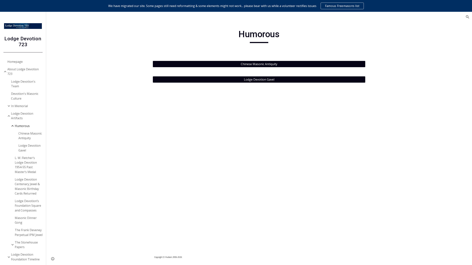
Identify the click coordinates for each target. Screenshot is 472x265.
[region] (236, 6)
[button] (467, 17)
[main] (259, 36)
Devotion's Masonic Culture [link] (24, 96)
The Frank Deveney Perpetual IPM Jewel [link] (29, 232)
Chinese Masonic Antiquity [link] (30, 135)
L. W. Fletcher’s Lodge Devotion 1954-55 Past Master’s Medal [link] (26, 165)
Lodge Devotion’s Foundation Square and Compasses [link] (28, 205)
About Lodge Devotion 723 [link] (23, 71)
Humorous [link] (22, 126)
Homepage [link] (15, 62)
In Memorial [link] (19, 106)
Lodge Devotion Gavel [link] (29, 148)
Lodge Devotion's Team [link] (23, 84)
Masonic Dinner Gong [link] (26, 220)
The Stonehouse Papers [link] (26, 244)
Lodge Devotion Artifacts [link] (22, 116)
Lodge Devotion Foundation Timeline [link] (25, 256)
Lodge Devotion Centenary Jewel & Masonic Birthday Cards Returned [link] (27, 186)
